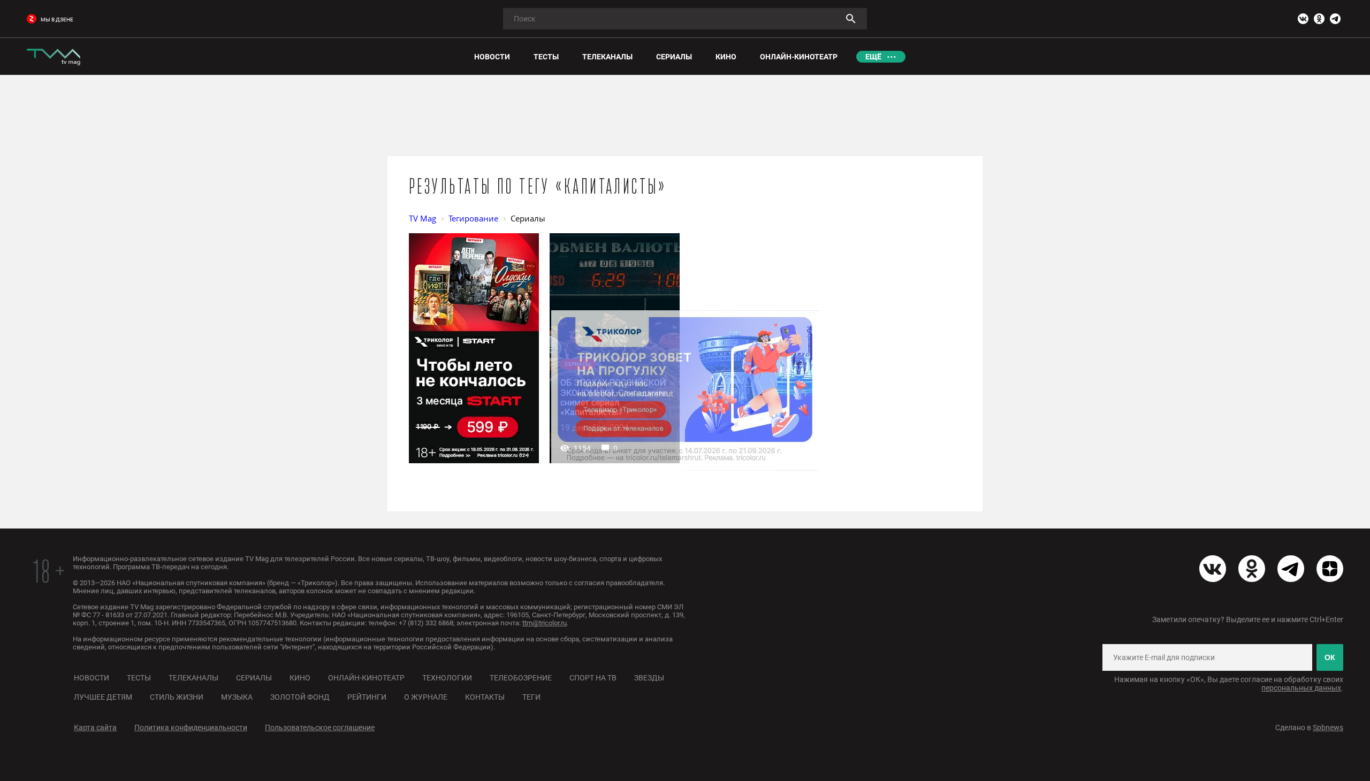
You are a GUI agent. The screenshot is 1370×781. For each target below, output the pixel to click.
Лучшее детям (103, 697)
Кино (300, 677)
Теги (531, 697)
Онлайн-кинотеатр (366, 677)
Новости (91, 677)
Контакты (485, 697)
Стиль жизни (176, 697)
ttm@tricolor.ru (544, 623)
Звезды (649, 677)
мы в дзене (57, 19)
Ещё (873, 56)
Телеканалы (193, 677)
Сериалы (254, 677)
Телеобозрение (521, 677)
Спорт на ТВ (592, 677)
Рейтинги (366, 697)
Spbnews (1328, 727)
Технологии (447, 677)
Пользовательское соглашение (320, 727)
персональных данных (1301, 688)
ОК (1330, 657)
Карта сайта (95, 727)
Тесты (139, 677)
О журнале (425, 697)
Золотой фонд (300, 697)
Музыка (237, 697)
